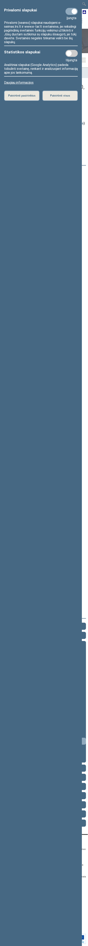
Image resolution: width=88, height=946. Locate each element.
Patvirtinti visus (60, 95)
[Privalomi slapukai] (71, 11)
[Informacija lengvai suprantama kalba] (84, 12)
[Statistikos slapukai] (71, 53)
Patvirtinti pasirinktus (21, 95)
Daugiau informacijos (19, 83)
